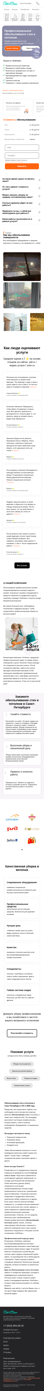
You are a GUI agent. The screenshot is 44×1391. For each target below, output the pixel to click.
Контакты (35, 9)
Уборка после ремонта (22, 1064)
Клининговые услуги (16, 90)
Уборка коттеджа (30, 1078)
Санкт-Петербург (25, 3)
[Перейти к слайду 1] (22, 849)
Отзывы (15, 9)
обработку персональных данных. (14, 162)
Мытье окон (11, 1078)
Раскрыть (33, 387)
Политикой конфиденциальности (17, 1380)
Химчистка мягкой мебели (22, 1071)
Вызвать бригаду (12, 48)
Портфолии (24, 9)
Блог (5, 1341)
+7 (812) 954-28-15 (13, 1325)
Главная (5, 90)
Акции (6, 1349)
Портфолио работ (12, 1338)
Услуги (6, 9)
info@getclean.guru (10, 1330)
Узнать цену (30, 48)
